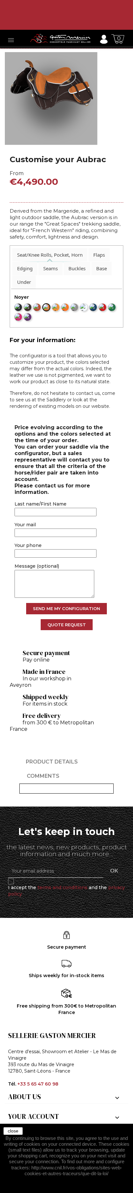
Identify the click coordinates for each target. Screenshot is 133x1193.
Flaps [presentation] (99, 254)
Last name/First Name (40, 504)
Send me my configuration (66, 608)
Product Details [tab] (52, 762)
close (13, 1130)
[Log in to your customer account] (103, 39)
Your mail (25, 525)
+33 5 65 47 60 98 (37, 1084)
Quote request (66, 624)
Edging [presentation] (25, 268)
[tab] (49, 255)
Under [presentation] (24, 282)
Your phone (28, 545)
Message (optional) (37, 566)
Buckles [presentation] (77, 268)
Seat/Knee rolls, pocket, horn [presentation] (50, 254)
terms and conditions (62, 887)
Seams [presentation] (50, 268)
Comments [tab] (43, 776)
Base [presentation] (101, 268)
